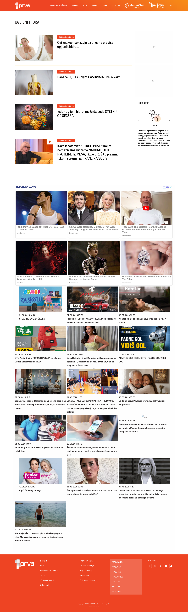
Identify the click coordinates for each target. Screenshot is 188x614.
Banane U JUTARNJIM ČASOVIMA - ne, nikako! (89, 77)
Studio (43, 575)
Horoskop (143, 103)
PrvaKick (116, 582)
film (85, 6)
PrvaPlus (116, 567)
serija (94, 6)
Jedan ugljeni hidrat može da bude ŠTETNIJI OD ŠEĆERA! (87, 114)
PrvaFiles (116, 591)
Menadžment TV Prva (49, 571)
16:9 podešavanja (47, 580)
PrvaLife (116, 587)
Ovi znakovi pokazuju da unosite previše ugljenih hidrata (85, 45)
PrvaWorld (117, 577)
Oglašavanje (45, 585)
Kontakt (43, 561)
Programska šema (58, 6)
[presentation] (138, 121)
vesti (114, 6)
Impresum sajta (86, 561)
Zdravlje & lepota (66, 37)
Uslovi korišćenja (87, 566)
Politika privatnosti (87, 580)
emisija (75, 6)
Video (104, 6)
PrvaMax (116, 572)
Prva (42, 566)
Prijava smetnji (86, 571)
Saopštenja (84, 575)
